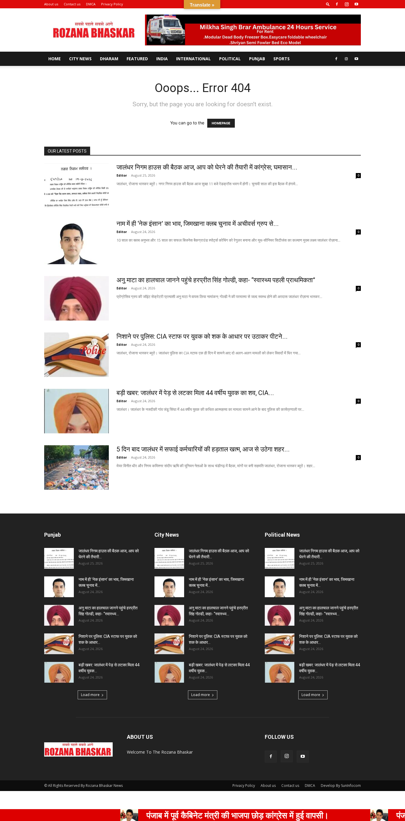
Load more (90, 694)
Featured (137, 58)
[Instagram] (346, 4)
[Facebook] (336, 4)
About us (51, 4)
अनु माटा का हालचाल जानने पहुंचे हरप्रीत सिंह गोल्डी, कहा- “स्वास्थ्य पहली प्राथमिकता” (216, 280)
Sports (281, 58)
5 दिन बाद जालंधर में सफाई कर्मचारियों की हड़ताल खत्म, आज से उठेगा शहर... (203, 449)
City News (80, 58)
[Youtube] (356, 4)
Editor (122, 175)
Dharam (109, 58)
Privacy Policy (112, 4)
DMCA (90, 4)
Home (54, 58)
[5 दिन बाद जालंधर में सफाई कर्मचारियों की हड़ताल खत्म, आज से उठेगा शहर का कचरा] (76, 467)
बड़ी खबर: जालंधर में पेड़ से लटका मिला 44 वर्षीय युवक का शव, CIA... (195, 393)
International (193, 58)
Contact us (72, 4)
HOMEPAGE (221, 123)
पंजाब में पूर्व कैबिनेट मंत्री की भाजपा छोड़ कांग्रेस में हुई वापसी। (214, 815)
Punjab (257, 58)
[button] (327, 4)
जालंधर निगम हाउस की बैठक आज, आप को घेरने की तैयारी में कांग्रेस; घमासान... (207, 167)
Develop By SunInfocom (341, 785)
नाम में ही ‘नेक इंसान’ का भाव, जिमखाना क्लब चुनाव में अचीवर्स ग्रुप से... (198, 223)
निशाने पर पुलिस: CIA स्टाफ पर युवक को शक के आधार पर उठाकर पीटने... (202, 336)
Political (230, 58)
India (162, 58)
